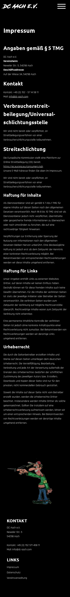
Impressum (13, 567)
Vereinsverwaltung (17, 578)
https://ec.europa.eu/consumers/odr (23, 166)
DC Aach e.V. (20, 6)
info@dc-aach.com (18, 96)
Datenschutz (13, 572)
